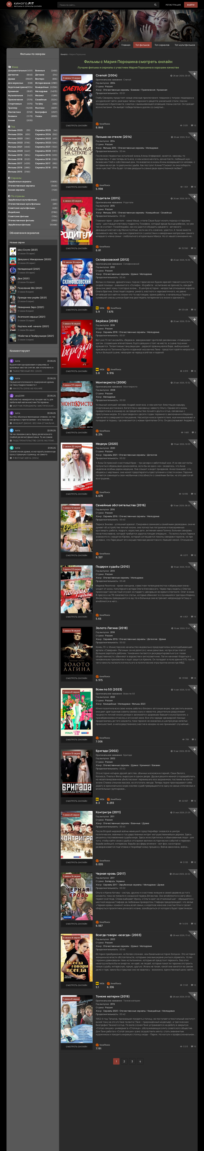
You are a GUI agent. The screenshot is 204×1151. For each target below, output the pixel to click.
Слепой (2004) (107, 75)
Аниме (11, 120)
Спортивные (15, 103)
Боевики (12, 116)
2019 (112, 1004)
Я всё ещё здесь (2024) (26, 458)
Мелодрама (41, 91)
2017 (112, 877)
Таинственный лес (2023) (27, 371)
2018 (112, 325)
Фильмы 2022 (15, 142)
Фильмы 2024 (15, 134)
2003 (112, 939)
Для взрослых (15, 82)
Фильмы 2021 (15, 146)
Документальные (17, 70)
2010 (112, 570)
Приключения (15, 99)
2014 (112, 141)
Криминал (13, 91)
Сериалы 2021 (43, 146)
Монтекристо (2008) (111, 382)
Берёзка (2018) (107, 321)
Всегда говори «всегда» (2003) (119, 935)
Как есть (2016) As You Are (28, 388)
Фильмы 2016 (15, 167)
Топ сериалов (162, 44)
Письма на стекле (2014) (114, 137)
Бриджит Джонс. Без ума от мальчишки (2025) (34, 423)
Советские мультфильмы (21, 208)
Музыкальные (15, 95)
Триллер (12, 107)
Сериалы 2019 (43, 155)
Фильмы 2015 (15, 171)
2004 (112, 82)
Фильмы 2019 (15, 155)
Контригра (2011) (108, 812)
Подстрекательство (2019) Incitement (34, 440)
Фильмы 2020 (15, 150)
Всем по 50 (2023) (109, 689)
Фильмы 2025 (15, 130)
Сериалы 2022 (43, 142)
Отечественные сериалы (21, 185)
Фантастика (14, 112)
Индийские (14, 212)
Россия (109, 86)
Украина (120, 881)
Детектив (13, 74)
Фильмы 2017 (15, 163)
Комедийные (42, 87)
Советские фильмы (18, 216)
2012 (112, 267)
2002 (112, 758)
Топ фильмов (142, 44)
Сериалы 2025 (43, 130)
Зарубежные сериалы (19, 181)
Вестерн (39, 78)
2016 (112, 509)
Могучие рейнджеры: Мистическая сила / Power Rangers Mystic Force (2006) (34, 405)
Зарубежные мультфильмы (22, 199)
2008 (112, 390)
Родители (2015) (108, 198)
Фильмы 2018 (15, 159)
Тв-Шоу (39, 103)
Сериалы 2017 (42, 163)
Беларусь (110, 881)
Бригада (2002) (107, 751)
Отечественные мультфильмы (24, 203)
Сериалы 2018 (43, 159)
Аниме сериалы (16, 189)
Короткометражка (17, 87)
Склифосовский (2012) (112, 259)
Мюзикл (39, 95)
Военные (40, 70)
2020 (112, 448)
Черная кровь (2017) (111, 873)
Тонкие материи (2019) (113, 996)
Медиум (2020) (107, 444)
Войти (190, 5)
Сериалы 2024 (43, 134)
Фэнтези (39, 107)
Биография (41, 112)
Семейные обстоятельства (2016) (121, 505)
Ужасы (38, 116)
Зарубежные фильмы (19, 224)
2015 (112, 205)
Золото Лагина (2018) (112, 628)
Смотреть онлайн (76, 125)
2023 (112, 697)
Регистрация (173, 5)
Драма (11, 78)
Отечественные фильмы (21, 220)
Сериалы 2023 (43, 138)
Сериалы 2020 (43, 150)
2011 (112, 816)
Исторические (42, 82)
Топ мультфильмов (185, 44)
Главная (125, 44)
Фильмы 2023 (15, 138)
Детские (39, 74)
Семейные (41, 99)
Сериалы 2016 (43, 167)
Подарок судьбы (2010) (113, 566)
